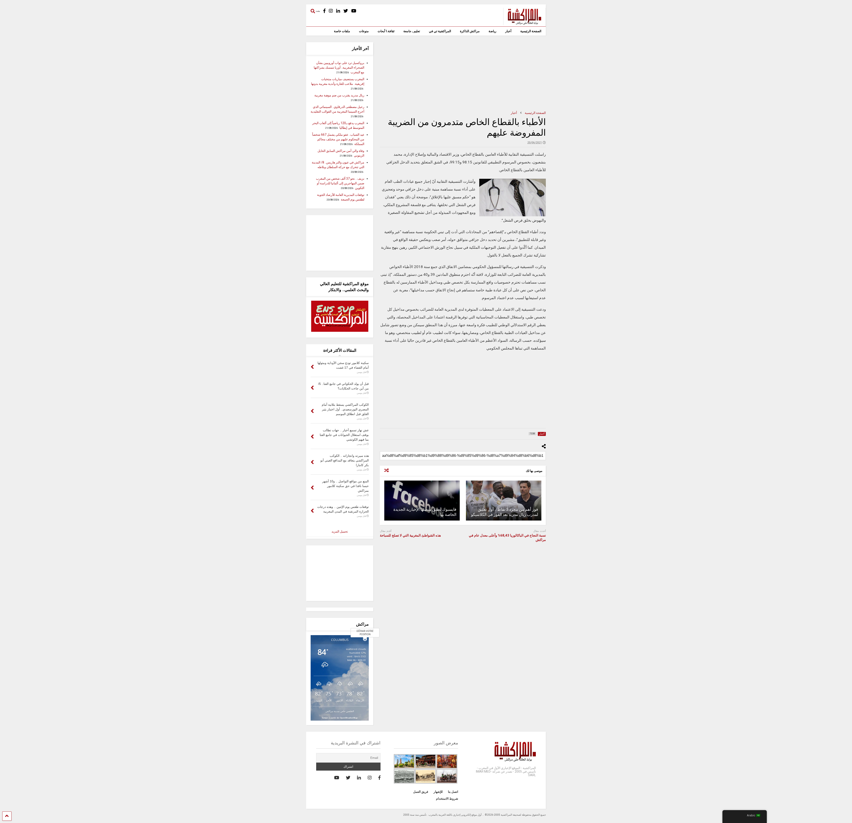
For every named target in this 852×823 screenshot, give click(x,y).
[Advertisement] (463, 73)
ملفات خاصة (342, 31)
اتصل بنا (453, 791)
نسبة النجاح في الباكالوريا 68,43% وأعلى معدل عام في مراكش (507, 537)
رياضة (492, 31)
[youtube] (353, 11)
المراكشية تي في (440, 31)
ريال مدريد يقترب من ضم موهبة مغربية (339, 95)
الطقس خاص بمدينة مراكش (339, 711)
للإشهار (438, 791)
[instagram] (331, 11)
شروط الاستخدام (447, 798)
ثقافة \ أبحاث (386, 31)
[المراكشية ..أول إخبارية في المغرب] (522, 23)
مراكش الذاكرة (470, 31)
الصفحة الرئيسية (530, 31)
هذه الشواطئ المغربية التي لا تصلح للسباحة (410, 535)
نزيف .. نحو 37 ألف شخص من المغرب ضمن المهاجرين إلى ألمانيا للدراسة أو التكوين (340, 183)
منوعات (364, 31)
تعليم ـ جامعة (411, 31)
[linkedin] (338, 11)
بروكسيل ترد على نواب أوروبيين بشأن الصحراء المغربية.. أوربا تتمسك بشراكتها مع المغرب (339, 67)
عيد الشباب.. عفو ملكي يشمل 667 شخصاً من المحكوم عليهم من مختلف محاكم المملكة (338, 139)
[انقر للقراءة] (503, 501)
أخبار (508, 31)
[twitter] (345, 11)
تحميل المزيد (339, 531)
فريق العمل (420, 791)
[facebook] (324, 11)
